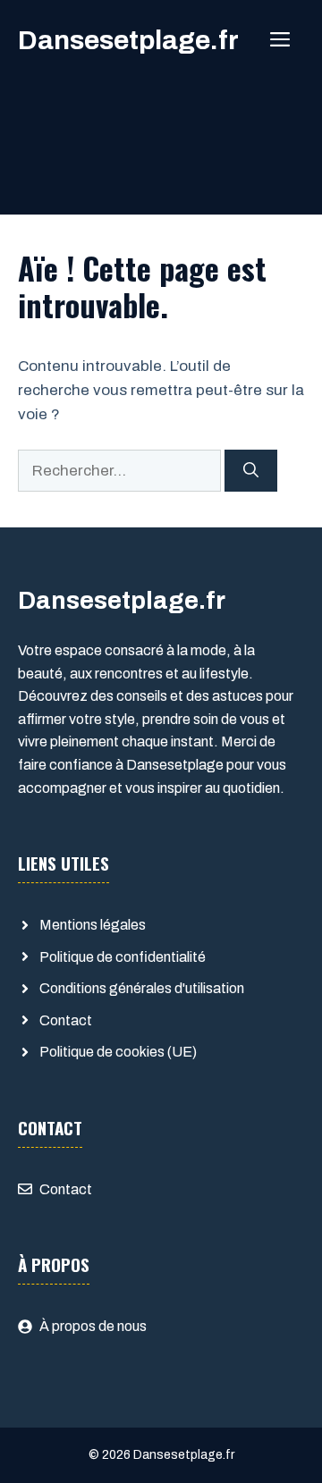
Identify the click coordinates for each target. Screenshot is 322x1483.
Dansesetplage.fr (128, 40)
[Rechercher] (251, 471)
